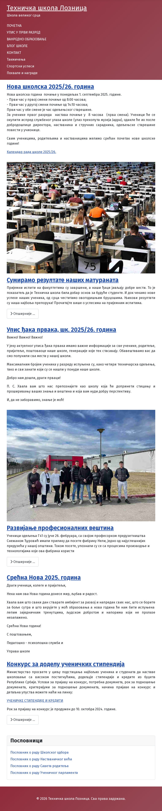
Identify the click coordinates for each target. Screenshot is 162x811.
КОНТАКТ (14, 53)
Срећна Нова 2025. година (44, 577)
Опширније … (23, 314)
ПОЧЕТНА (14, 26)
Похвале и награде (22, 73)
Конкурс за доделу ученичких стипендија (66, 664)
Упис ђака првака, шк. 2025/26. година (61, 329)
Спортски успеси (20, 66)
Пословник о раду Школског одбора (39, 752)
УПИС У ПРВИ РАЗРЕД (23, 32)
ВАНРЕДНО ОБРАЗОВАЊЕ (26, 39)
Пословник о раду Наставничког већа (41, 759)
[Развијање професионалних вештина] (81, 465)
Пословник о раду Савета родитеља (39, 766)
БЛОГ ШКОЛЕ (17, 46)
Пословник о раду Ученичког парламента (44, 773)
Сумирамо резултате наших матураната (63, 280)
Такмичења (16, 59)
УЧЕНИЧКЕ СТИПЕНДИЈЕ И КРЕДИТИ (35, 701)
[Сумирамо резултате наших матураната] (81, 217)
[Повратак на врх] (155, 803)
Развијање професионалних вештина (60, 527)
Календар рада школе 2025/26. (31, 152)
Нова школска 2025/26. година (50, 86)
